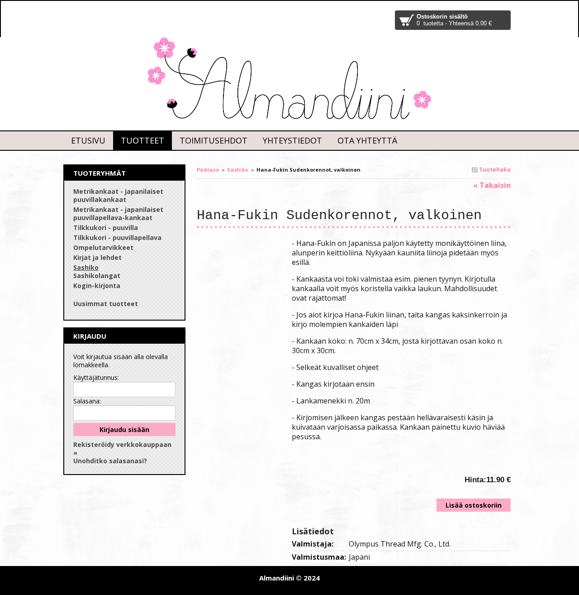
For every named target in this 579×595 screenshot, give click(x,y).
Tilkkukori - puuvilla (105, 227)
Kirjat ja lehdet (97, 257)
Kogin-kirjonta (96, 285)
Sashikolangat (96, 275)
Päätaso (208, 169)
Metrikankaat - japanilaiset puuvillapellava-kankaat (118, 213)
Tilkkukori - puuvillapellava (117, 237)
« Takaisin (492, 185)
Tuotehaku (494, 169)
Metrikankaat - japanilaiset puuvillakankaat (118, 195)
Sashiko (237, 169)
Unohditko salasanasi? (110, 460)
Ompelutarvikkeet (103, 247)
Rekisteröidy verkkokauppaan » (122, 448)
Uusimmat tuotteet (105, 303)
